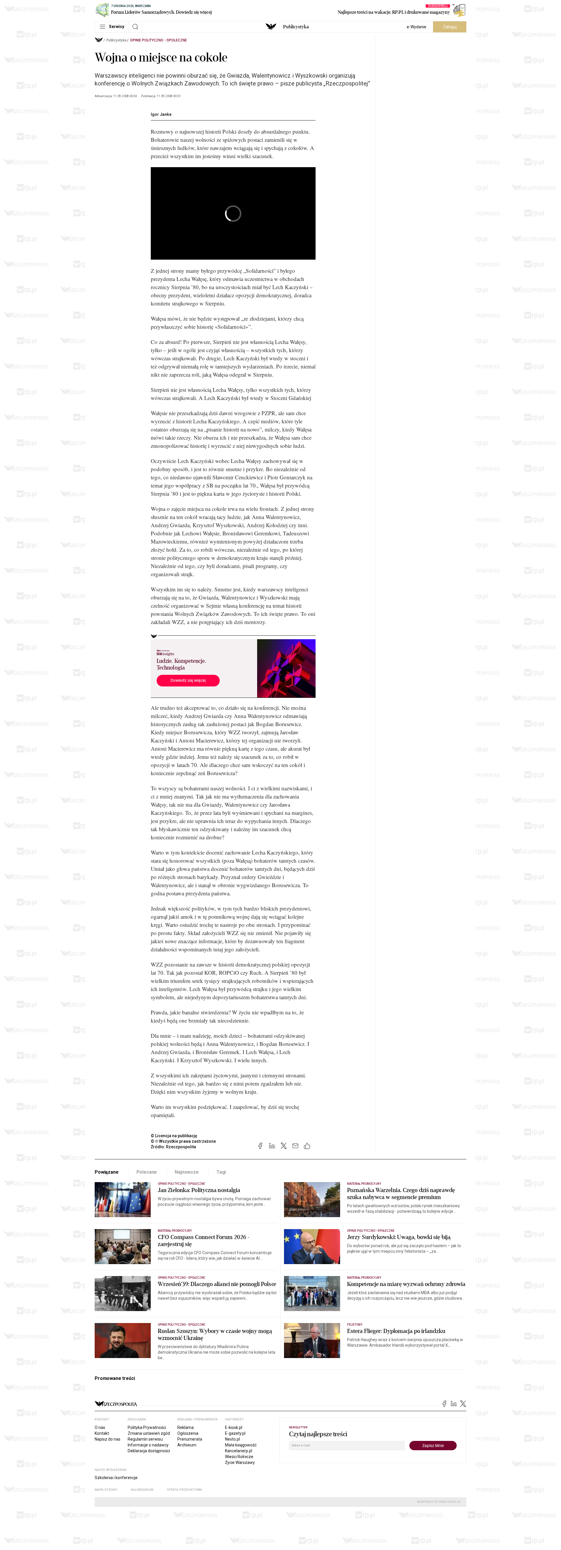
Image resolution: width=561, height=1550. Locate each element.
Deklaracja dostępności (149, 1450)
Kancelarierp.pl (238, 1450)
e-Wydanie (416, 27)
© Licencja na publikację (174, 1135)
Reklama (185, 1427)
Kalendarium (142, 1490)
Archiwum (186, 1445)
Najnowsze (187, 1172)
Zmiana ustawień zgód (149, 1433)
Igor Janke (161, 114)
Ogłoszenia (187, 1433)
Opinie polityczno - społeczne (158, 40)
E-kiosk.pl (233, 1427)
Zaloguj (450, 27)
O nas (100, 1427)
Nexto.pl (232, 1439)
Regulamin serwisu (145, 1439)
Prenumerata (189, 1439)
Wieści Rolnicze (239, 1456)
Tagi (221, 1172)
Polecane (146, 1172)
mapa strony (106, 1490)
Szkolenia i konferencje (116, 1477)
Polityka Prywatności (147, 1427)
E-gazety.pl (235, 1433)
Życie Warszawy (240, 1462)
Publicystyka (296, 27)
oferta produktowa (184, 1490)
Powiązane (107, 1172)
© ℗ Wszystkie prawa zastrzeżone (183, 1141)
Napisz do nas (107, 1439)
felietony (354, 1324)
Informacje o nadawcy (148, 1445)
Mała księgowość (241, 1445)
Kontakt (102, 1433)
